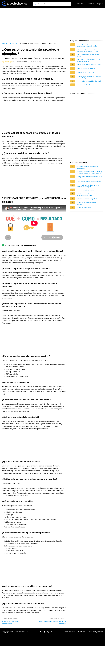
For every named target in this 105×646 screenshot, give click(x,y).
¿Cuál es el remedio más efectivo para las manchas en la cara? (89, 194)
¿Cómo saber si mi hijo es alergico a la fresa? (89, 177)
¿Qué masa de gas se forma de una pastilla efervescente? (88, 60)
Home (4, 43)
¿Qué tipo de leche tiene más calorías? (89, 181)
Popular (100, 4)
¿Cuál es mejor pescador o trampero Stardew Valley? (89, 77)
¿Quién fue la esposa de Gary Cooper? (89, 64)
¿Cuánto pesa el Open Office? (86, 72)
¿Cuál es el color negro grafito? (87, 199)
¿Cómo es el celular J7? (84, 207)
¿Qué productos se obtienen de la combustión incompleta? (88, 186)
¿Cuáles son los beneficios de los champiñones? (87, 167)
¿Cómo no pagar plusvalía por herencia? (86, 203)
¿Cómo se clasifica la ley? (85, 85)
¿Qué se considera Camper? (86, 190)
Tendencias (90, 4)
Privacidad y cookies (95, 632)
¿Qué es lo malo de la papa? (86, 68)
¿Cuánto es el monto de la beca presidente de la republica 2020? (87, 50)
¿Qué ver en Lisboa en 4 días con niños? (88, 55)
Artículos (79, 4)
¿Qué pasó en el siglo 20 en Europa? (89, 81)
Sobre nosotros (69, 632)
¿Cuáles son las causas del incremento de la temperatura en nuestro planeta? (89, 172)
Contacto (81, 632)
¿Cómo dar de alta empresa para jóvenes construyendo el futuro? (87, 45)
